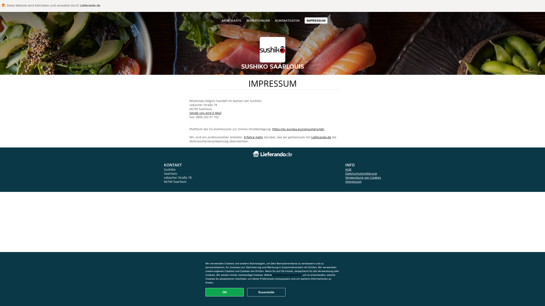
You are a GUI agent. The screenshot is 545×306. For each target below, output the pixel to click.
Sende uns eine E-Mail (205, 113)
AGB (348, 169)
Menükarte (231, 20)
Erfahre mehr (253, 137)
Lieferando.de (321, 137)
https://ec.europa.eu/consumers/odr (298, 129)
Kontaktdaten (287, 20)
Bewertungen (258, 20)
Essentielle (266, 292)
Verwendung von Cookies (363, 178)
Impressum (316, 20)
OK (224, 292)
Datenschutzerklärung (361, 173)
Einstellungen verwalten (286, 274)
